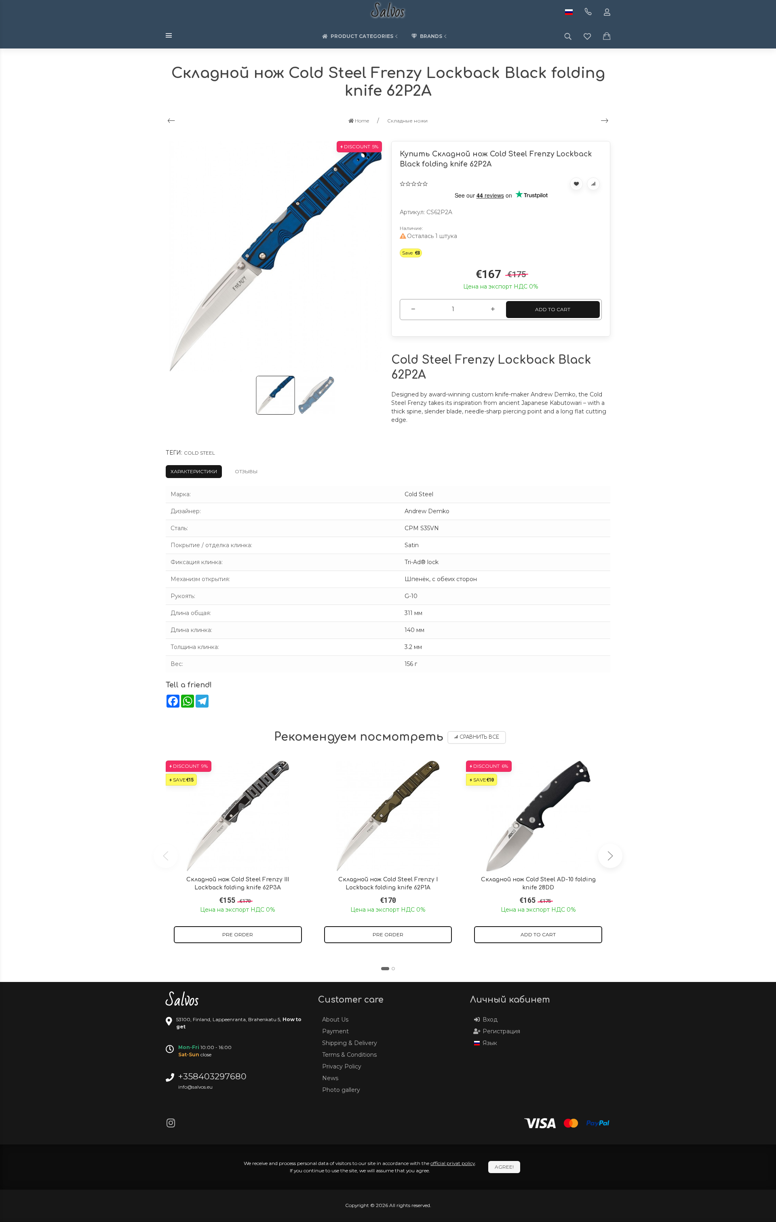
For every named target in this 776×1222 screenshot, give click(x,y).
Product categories (362, 36)
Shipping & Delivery (349, 1043)
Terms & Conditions (349, 1054)
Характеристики (194, 471)
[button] (385, 968)
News (330, 1078)
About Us (335, 1019)
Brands (431, 36)
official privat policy (452, 1163)
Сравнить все (479, 737)
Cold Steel (199, 453)
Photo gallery (341, 1089)
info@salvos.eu (195, 1087)
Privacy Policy (341, 1066)
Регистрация (501, 1031)
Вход (490, 1019)
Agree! (504, 1167)
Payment (335, 1031)
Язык (490, 1043)
